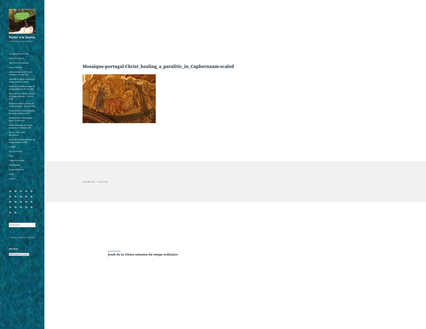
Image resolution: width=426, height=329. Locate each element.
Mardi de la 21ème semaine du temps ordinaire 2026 (22, 140)
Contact (12, 178)
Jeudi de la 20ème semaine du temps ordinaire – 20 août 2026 (22, 104)
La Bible (12, 147)
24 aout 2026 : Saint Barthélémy (17, 133)
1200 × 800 (103, 182)
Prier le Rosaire (15, 67)
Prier (11, 156)
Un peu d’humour (16, 169)
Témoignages (14, 165)
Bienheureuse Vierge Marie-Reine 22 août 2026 (21, 119)
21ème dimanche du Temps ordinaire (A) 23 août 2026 (20, 126)
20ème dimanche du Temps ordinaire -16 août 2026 (20, 73)
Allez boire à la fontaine (19, 63)
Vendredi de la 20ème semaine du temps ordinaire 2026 (22, 112)
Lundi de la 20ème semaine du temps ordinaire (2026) (22, 80)
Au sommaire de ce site (19, 54)
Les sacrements (15, 151)
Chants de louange (16, 160)
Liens (11, 174)
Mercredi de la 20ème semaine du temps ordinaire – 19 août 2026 (22, 96)
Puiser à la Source (22, 37)
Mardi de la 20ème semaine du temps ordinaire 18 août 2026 (22, 87)
